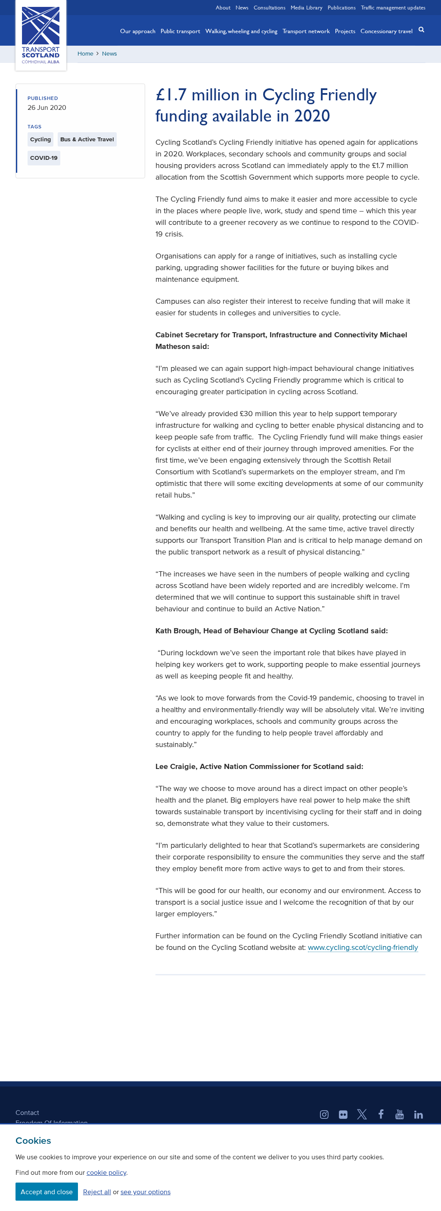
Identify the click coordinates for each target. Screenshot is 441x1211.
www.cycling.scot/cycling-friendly (363, 947)
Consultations (270, 7)
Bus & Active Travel (87, 139)
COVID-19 (44, 158)
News (242, 7)
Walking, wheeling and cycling (241, 30)
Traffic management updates (393, 7)
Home (85, 53)
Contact (27, 1112)
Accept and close (47, 1191)
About (223, 7)
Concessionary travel (386, 30)
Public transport (180, 30)
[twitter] (362, 1115)
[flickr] (343, 1115)
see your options (146, 1191)
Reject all (97, 1191)
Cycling (40, 139)
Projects (345, 30)
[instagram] (324, 1115)
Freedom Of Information (52, 1123)
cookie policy (106, 1172)
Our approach (137, 30)
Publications (342, 7)
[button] (418, 29)
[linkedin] (418, 1115)
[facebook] (381, 1115)
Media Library (307, 7)
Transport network (306, 30)
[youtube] (400, 1115)
